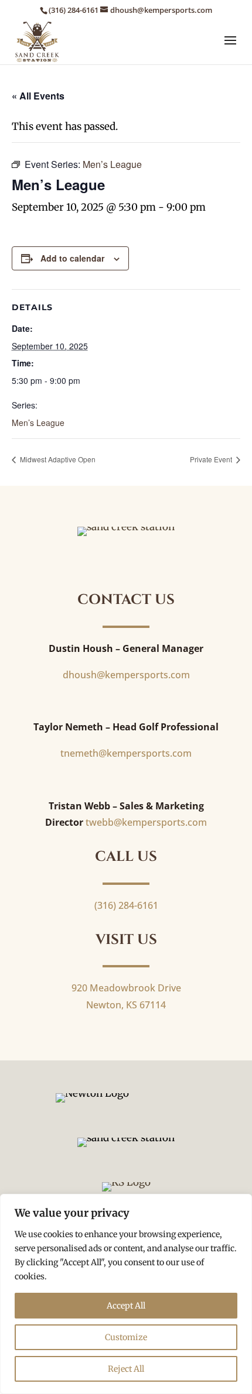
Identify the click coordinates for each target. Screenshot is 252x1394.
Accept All (126, 1305)
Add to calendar (72, 258)
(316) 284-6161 (73, 10)
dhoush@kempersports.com (126, 674)
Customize (126, 1337)
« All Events (38, 95)
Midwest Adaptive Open (57, 459)
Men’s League (38, 422)
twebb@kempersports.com (146, 822)
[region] (126, 1294)
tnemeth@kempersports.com (126, 753)
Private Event (212, 459)
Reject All (126, 1369)
